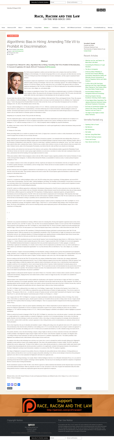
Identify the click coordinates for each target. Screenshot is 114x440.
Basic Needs (20, 49)
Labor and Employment (17, 51)
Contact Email (87, 51)
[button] (21, 27)
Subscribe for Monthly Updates (39, 438)
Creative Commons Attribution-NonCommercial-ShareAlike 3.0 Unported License (31, 432)
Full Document (50, 67)
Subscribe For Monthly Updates (39, 2)
